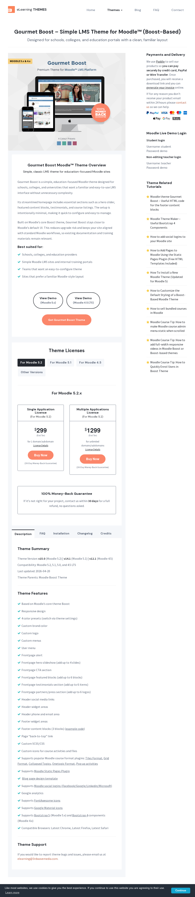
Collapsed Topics (40, 764)
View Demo (48, 300)
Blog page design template (40, 778)
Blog (138, 10)
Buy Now (40, 455)
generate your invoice (160, 87)
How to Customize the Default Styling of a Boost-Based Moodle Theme (167, 295)
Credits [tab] (106, 533)
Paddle (160, 61)
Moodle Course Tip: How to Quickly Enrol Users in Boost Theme (167, 366)
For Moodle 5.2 (31, 362)
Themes (114, 10)
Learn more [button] (12, 892)
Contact (177, 10)
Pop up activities (87, 764)
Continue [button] (180, 890)
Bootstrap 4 (80, 815)
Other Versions (32, 372)
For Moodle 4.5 (90, 362)
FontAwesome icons (47, 800)
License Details (40, 445)
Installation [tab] (61, 533)
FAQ (156, 10)
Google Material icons (48, 808)
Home (91, 10)
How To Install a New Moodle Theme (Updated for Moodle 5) (166, 277)
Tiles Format (93, 758)
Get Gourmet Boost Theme (66, 320)
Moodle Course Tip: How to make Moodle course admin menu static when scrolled (168, 326)
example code (75, 729)
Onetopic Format (63, 764)
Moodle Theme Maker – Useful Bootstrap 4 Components (165, 223)
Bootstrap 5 (42, 815)
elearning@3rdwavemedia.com (38, 859)
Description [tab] (23, 534)
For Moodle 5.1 (60, 362)
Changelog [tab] (85, 533)
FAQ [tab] (42, 533)
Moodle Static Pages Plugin (52, 771)
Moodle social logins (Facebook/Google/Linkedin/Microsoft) (73, 786)
